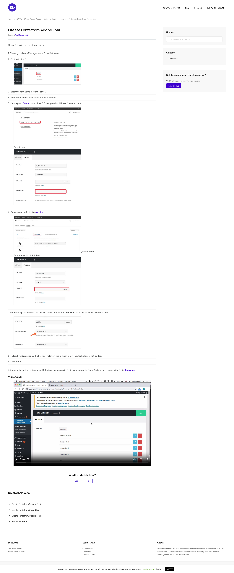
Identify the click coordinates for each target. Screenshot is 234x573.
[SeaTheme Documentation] (12, 10)
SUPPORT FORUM (215, 7)
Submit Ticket (173, 86)
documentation (171, 7)
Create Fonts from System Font (26, 503)
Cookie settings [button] (149, 569)
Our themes (87, 548)
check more (129, 369)
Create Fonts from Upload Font (26, 509)
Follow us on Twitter (16, 551)
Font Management (21, 35)
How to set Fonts (19, 521)
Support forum (88, 554)
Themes (198, 7)
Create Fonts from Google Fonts (27, 515)
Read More (160, 569)
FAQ (187, 7)
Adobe (26, 103)
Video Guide (173, 58)
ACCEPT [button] (170, 569)
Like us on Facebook (16, 548)
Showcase (86, 551)
